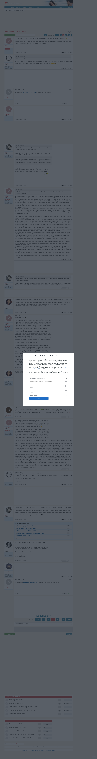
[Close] (71, 356)
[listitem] (48, 378)
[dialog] (48, 379)
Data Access (48, 403)
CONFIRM (39, 398)
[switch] (65, 381)
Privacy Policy (56, 403)
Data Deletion (41, 403)
